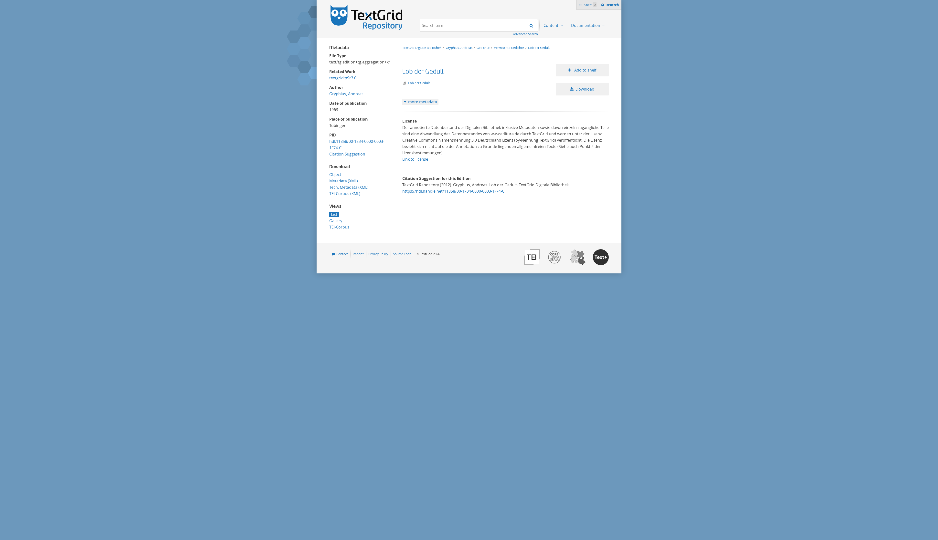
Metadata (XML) (343, 181)
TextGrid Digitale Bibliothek (422, 47)
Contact (342, 254)
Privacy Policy (378, 254)
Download (585, 89)
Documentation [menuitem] (586, 25)
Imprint (358, 254)
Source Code (402, 254)
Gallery (335, 220)
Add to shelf (584, 70)
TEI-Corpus (339, 227)
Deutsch (612, 6)
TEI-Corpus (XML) (344, 193)
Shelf (590, 5)
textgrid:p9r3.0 (342, 78)
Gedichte (483, 47)
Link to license (415, 159)
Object (335, 174)
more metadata (422, 101)
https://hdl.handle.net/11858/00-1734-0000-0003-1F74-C (453, 191)
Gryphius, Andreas (346, 93)
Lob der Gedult (539, 47)
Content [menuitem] (551, 25)
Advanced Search (525, 34)
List (334, 214)
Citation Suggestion (347, 154)
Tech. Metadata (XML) (348, 187)
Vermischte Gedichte (509, 47)
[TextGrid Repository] (366, 6)
